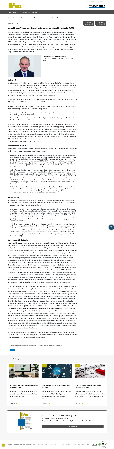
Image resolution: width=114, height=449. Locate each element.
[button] (3, 445)
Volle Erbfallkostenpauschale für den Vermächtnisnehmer (90, 384)
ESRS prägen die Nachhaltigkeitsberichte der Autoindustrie (24, 384)
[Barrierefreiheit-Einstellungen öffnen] (111, 227)
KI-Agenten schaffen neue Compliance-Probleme (57, 384)
